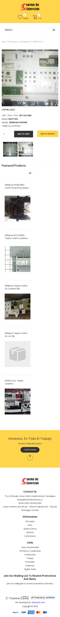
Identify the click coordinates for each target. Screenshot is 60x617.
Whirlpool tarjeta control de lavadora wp (16, 287)
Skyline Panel (30, 569)
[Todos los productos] (10, 148)
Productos (13, 41)
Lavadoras (25, 41)
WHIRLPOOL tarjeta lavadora (14, 382)
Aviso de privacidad (29, 547)
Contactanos (30, 450)
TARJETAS (36, 41)
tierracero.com (38, 602)
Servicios (30, 532)
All (30, 173)
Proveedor (30, 561)
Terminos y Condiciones (30, 550)
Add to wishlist (47, 133)
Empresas (29, 565)
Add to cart (24, 134)
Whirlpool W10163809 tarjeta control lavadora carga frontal (16, 237)
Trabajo (30, 558)
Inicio (4, 41)
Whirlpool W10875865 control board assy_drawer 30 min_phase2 (17, 186)
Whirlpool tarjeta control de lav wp (16, 334)
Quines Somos (30, 528)
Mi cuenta (30, 521)
